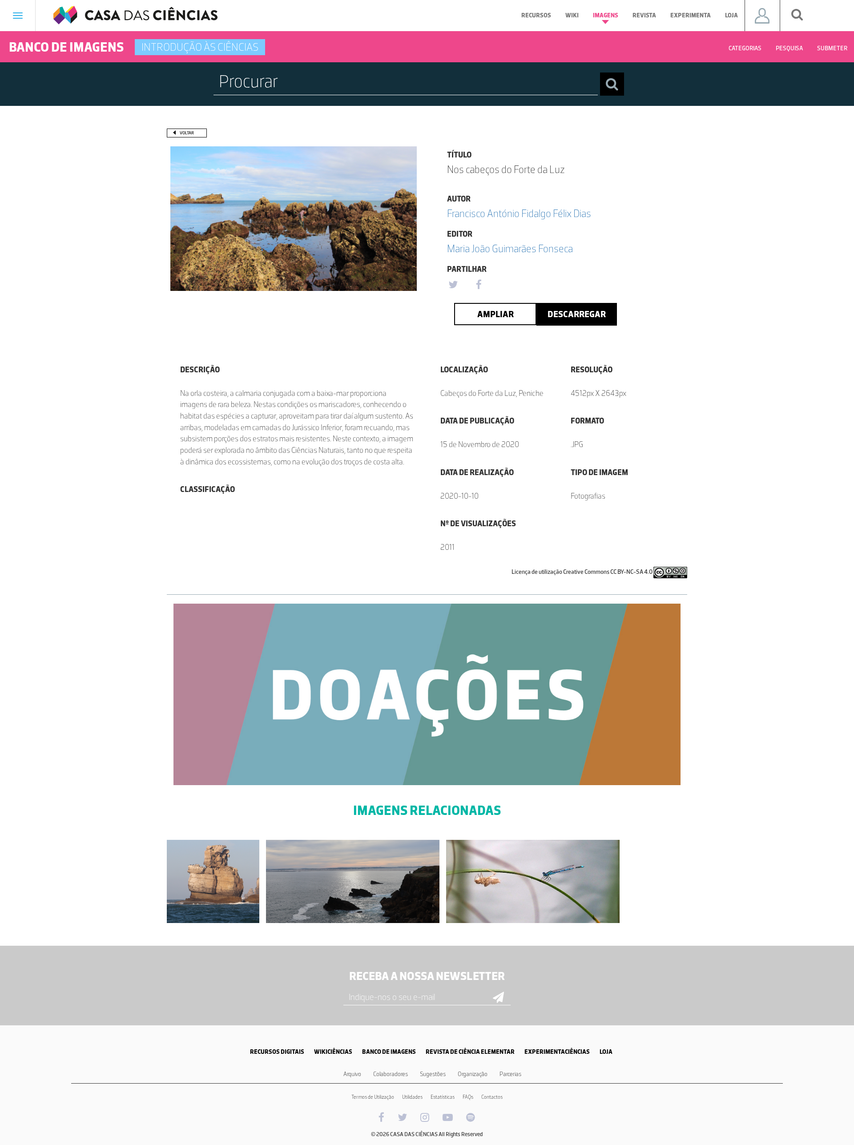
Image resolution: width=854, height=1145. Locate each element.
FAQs (468, 1097)
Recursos (536, 15)
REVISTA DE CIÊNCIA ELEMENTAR (470, 1052)
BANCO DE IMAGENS (389, 1052)
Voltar (187, 133)
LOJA (606, 1052)
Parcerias (510, 1074)
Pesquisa (789, 48)
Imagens (605, 15)
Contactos (492, 1097)
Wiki (572, 15)
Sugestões (433, 1074)
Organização (472, 1074)
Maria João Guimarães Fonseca (510, 248)
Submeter (832, 48)
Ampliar (495, 314)
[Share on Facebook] (478, 285)
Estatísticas (443, 1097)
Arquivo (352, 1074)
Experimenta (690, 15)
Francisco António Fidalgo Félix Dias (519, 213)
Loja (731, 15)
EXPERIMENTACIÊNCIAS (557, 1052)
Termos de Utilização (372, 1097)
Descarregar (577, 314)
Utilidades (412, 1097)
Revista (644, 15)
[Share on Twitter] (452, 285)
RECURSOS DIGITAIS (277, 1052)
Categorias (745, 48)
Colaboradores (390, 1074)
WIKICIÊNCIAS (333, 1052)
